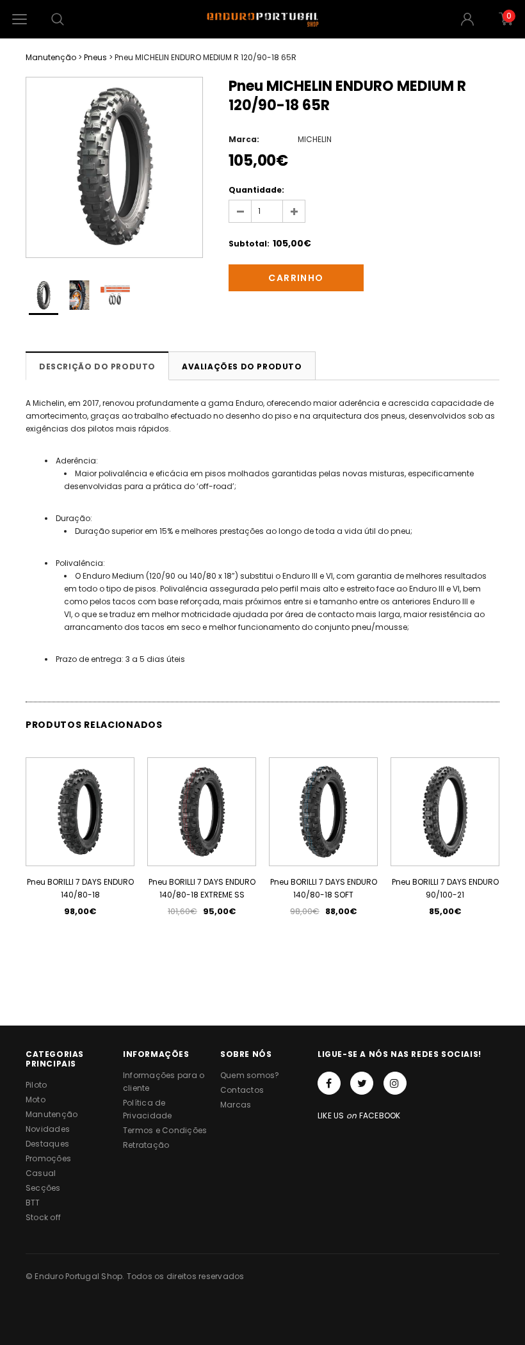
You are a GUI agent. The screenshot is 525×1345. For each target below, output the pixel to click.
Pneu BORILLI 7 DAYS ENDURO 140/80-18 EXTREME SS (202, 888)
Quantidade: (256, 189)
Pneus (95, 57)
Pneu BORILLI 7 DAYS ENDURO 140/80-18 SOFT (323, 888)
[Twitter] (361, 1083)
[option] (114, 167)
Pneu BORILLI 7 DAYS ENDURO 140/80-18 (80, 888)
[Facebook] (329, 1083)
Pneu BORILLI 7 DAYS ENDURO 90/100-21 (445, 888)
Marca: (244, 139)
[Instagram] (395, 1083)
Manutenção (51, 57)
